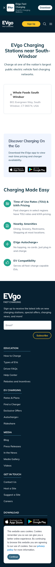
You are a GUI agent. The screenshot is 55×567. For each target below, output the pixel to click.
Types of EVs (11, 362)
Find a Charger (12, 404)
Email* (9, 325)
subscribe (42, 335)
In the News (10, 452)
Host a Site (10, 488)
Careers (8, 501)
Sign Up (31, 24)
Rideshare (9, 423)
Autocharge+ (11, 417)
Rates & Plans (12, 397)
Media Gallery (12, 459)
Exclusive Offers (13, 410)
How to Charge (12, 355)
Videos (7, 465)
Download (45, 7)
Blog (6, 439)
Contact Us (10, 481)
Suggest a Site (12, 494)
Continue (13, 556)
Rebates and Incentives (17, 381)
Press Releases (12, 446)
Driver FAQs (10, 368)
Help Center (10, 374)
